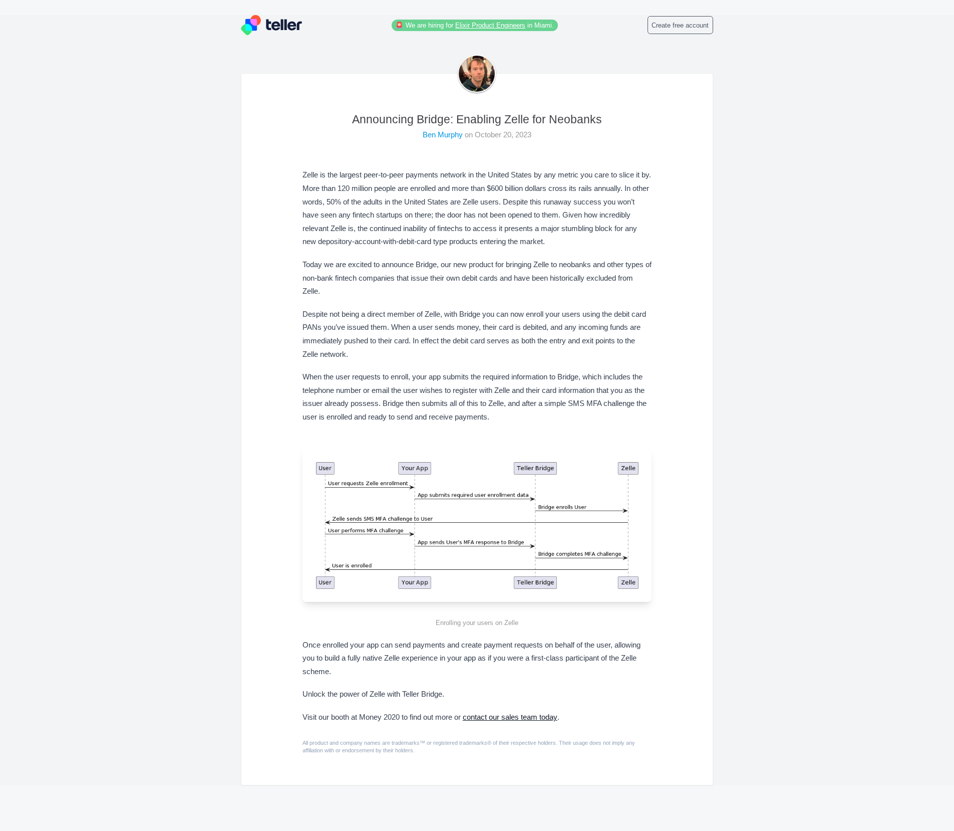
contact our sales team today (510, 717)
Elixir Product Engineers (490, 25)
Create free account (680, 25)
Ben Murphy (444, 134)
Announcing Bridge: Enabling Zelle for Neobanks (477, 119)
